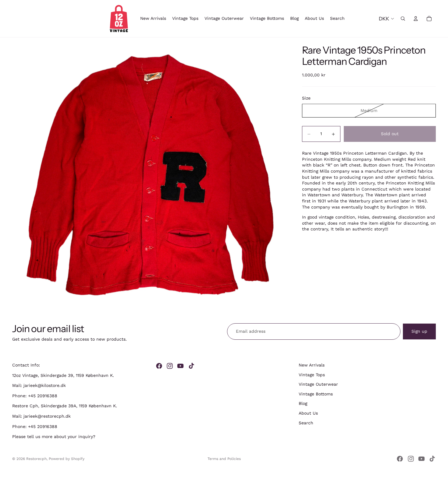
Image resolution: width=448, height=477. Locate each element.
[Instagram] (169, 366)
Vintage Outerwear (318, 384)
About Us (308, 413)
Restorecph (36, 459)
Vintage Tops (312, 374)
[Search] (403, 18)
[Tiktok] (191, 366)
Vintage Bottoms (316, 393)
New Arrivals (312, 365)
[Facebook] (159, 366)
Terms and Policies (224, 459)
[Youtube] (180, 366)
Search (306, 422)
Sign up (419, 331)
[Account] (415, 18)
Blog (303, 403)
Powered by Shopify (66, 459)
